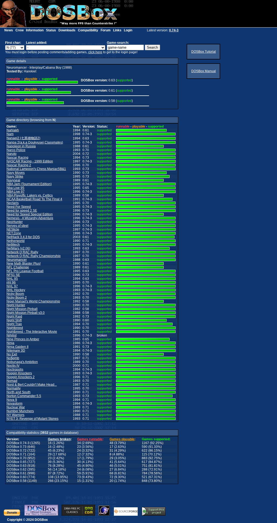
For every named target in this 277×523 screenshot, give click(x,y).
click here (95, 52)
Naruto (11, 154)
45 (50, 450)
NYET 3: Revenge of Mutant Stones (32, 419)
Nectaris (12, 203)
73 (79, 477)
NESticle (12, 229)
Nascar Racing (17, 157)
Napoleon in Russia (21, 146)
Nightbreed (14, 328)
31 (111, 450)
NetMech (13, 244)
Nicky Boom (15, 294)
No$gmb (12, 358)
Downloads (66, 30)
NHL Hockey (15, 290)
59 (79, 473)
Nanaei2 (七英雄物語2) (23, 138)
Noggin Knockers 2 (20, 377)
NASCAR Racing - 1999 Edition (29, 161)
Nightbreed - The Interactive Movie (31, 332)
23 (79, 447)
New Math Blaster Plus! (23, 263)
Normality (13, 388)
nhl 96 (11, 282)
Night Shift (14, 320)
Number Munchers (20, 411)
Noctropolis (14, 369)
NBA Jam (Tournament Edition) (29, 184)
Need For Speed (18, 207)
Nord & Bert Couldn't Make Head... (31, 385)
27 (111, 469)
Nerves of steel (17, 226)
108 (51, 477)
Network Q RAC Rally (22, 252)
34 (79, 443)
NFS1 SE (13, 275)
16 (50, 443)
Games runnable (90, 439)
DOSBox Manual (203, 71)
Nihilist (11, 335)
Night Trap (14, 324)
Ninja (10, 343)
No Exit (11, 354)
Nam (10, 134)
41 (111, 462)
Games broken (59, 439)
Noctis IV (12, 366)
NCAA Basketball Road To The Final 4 (34, 199)
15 (79, 481)
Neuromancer (16, 260)
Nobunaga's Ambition (22, 362)
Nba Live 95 (15, 188)
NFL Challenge (17, 267)
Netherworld (15, 241)
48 (111, 443)
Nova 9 (11, 400)
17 (111, 447)
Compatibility (88, 30)
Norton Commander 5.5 (23, 396)
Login (128, 30)
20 (111, 481)
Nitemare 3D (15, 350)
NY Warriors (15, 415)
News (8, 30)
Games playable (122, 439)
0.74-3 (174, 30)
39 (50, 462)
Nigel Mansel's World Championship (33, 301)
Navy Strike (14, 176)
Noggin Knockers (19, 373)
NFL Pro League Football (25, 271)
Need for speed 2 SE (21, 210)
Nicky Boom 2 (16, 297)
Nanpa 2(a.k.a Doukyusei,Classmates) (34, 142)
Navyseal (13, 180)
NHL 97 (12, 286)
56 (50, 469)
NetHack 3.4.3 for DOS (23, 237)
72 (111, 477)
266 (51, 481)
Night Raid (14, 316)
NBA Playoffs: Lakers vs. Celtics (29, 195)
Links (117, 30)
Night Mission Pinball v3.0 (25, 313)
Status (51, 30)
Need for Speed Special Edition (29, 214)
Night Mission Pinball (22, 309)
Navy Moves (15, 173)
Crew (19, 30)
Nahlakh (12, 130)
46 (111, 466)
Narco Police (15, 150)
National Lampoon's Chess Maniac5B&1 (36, 169)
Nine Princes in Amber (22, 339)
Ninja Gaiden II (17, 347)
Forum (106, 30)
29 (50, 454)
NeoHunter (14, 222)
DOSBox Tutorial (203, 52)
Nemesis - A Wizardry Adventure (29, 218)
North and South (18, 392)
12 (79, 454)
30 (79, 462)
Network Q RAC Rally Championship (33, 256)
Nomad (11, 381)
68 (111, 473)
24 (79, 450)
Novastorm (14, 403)
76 (50, 466)
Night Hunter (15, 305)
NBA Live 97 (15, 192)
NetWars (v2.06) (18, 248)
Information (35, 30)
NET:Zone (13, 233)
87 (50, 473)
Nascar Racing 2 (18, 165)
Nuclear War (15, 407)
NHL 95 (12, 279)
